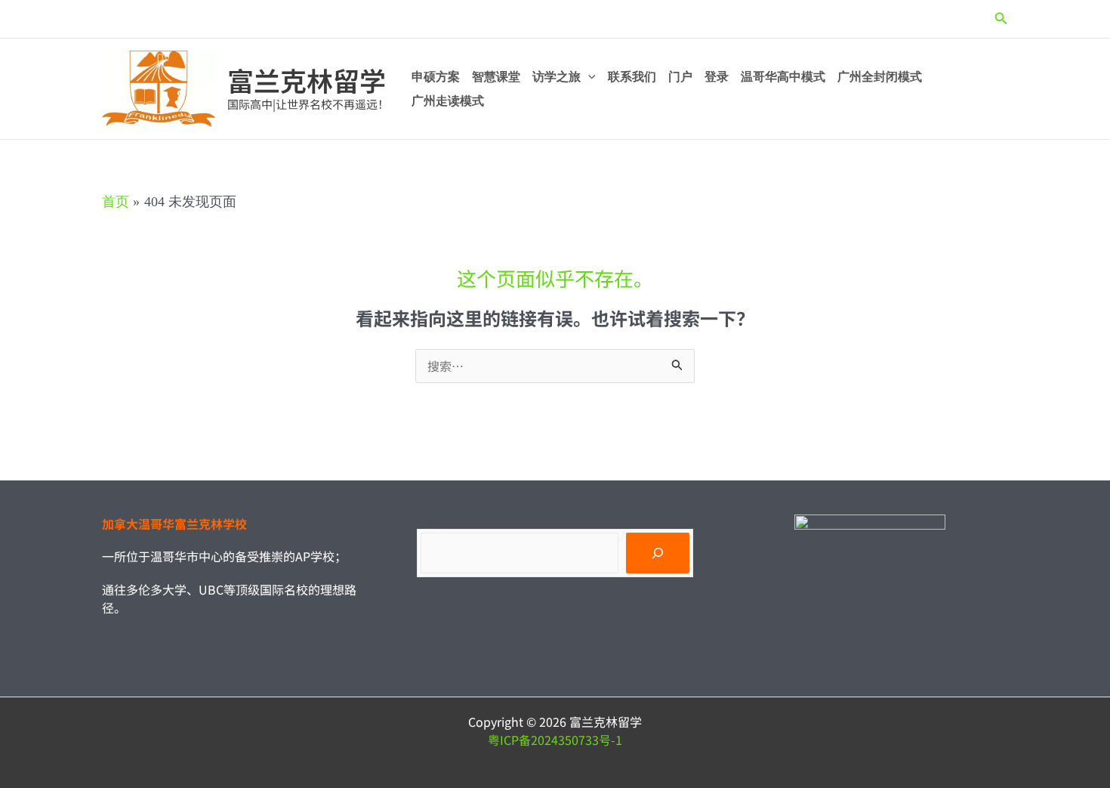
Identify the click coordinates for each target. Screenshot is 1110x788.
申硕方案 (436, 76)
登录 (717, 76)
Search (436, 521)
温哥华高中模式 (783, 76)
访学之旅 (556, 76)
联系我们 (632, 76)
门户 (680, 76)
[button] (1001, 19)
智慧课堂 (496, 76)
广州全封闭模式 (879, 76)
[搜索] (657, 553)
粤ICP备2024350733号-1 (555, 740)
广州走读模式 (448, 100)
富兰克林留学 (306, 79)
